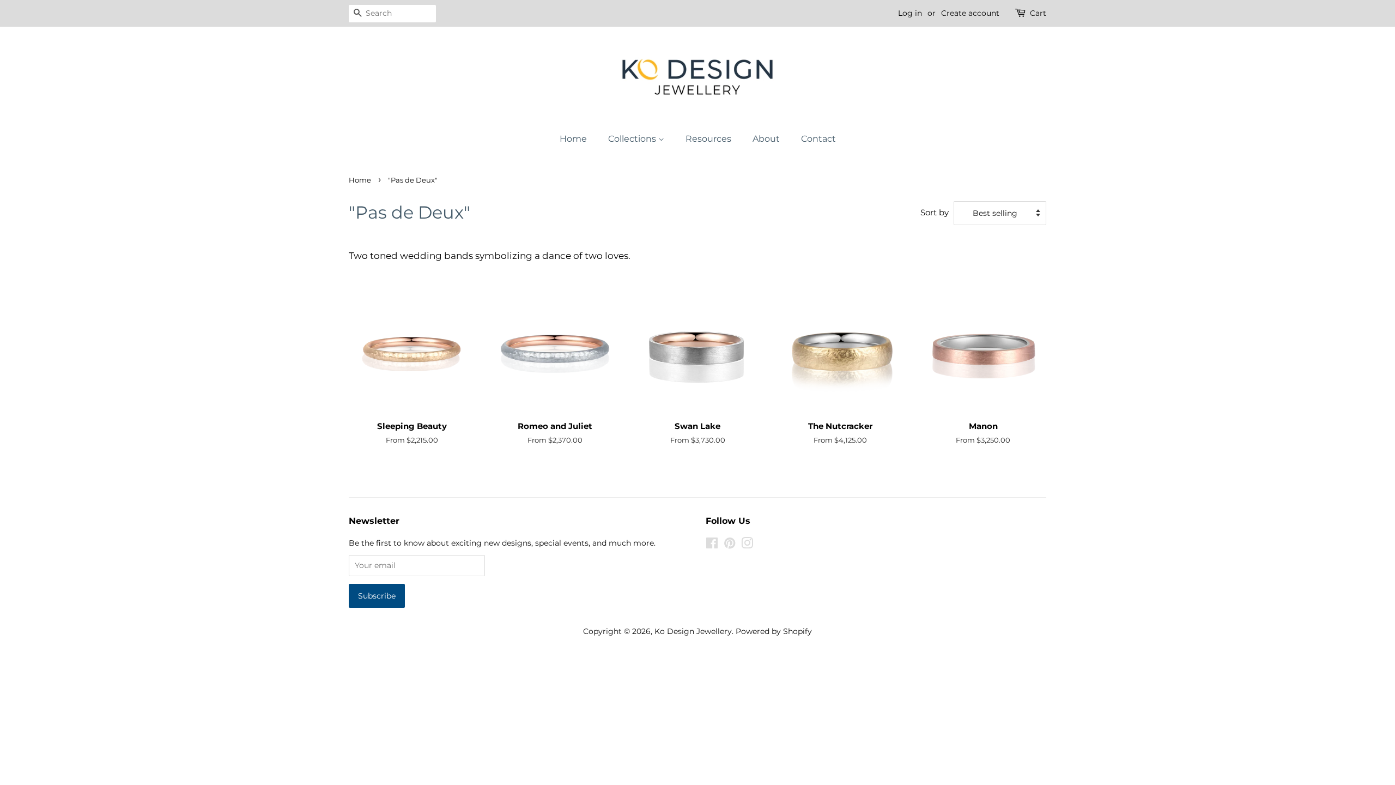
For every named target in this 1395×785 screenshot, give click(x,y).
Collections (633, 139)
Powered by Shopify (774, 631)
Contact (818, 139)
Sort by (934, 212)
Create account (970, 13)
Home (573, 139)
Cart (1038, 13)
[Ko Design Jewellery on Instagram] (747, 545)
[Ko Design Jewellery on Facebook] (712, 545)
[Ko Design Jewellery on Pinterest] (730, 545)
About (766, 139)
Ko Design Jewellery (693, 631)
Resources (708, 139)
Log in (910, 13)
